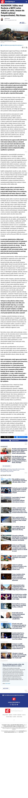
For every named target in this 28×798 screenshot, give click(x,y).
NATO (16, 469)
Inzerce (23, 714)
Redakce (11, 714)
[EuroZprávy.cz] (9, 1)
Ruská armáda (21, 469)
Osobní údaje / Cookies (11, 716)
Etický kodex (5, 714)
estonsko (10, 470)
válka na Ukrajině (4, 470)
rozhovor (4, 469)
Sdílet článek (23, 23)
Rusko (13, 469)
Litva (18, 470)
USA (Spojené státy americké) (7, 471)
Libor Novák (7, 683)
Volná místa (19, 716)
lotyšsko (15, 470)
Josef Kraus (9, 469)
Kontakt (15, 714)
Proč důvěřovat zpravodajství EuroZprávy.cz (12, 45)
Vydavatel (19, 714)
